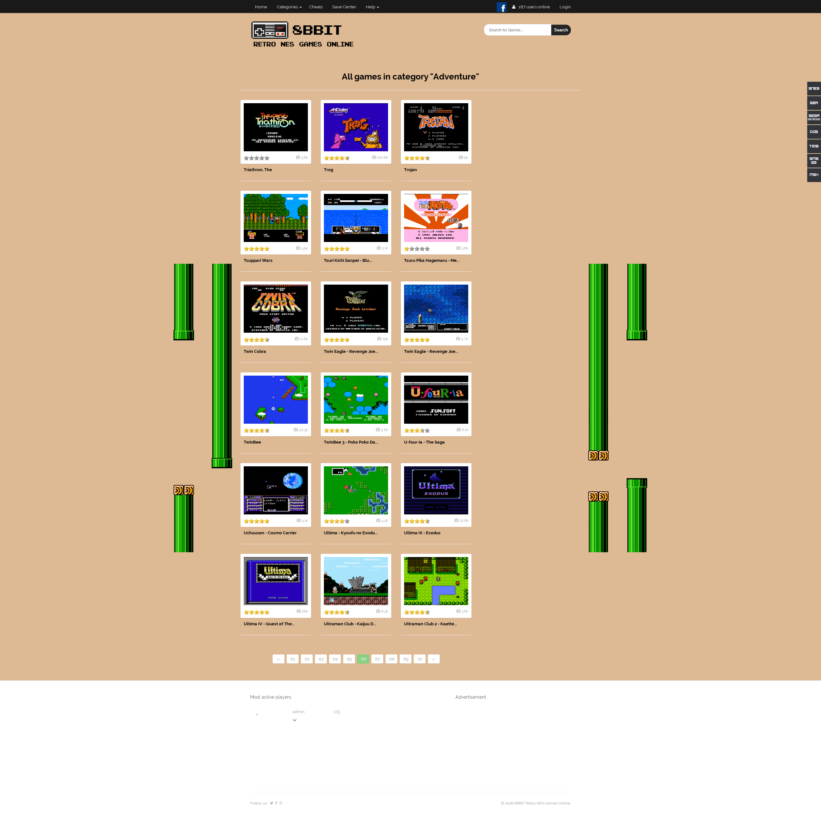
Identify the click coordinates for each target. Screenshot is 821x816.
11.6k (304, 339)
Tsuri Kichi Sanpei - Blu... (348, 260)
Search (561, 30)
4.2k (384, 520)
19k (385, 339)
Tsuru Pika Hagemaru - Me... (432, 260)
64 (335, 659)
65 (349, 659)
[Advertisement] (532, 196)
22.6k (464, 520)
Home (261, 6)
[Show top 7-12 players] (295, 720)
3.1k (385, 248)
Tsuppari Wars (258, 260)
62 (307, 659)
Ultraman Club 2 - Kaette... (430, 623)
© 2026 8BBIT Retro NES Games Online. (536, 803)
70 (420, 659)
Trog (328, 169)
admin (298, 711)
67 (377, 659)
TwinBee (252, 442)
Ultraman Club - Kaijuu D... (350, 623)
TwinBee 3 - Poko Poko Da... (351, 442)
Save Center (344, 6)
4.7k (464, 339)
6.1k (465, 430)
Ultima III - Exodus (422, 532)
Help (370, 6)
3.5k (304, 248)
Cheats (316, 6)
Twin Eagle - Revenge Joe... (351, 351)
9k (466, 157)
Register (568, 6)
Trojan (410, 169)
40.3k (303, 430)
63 (321, 659)
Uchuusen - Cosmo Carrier (270, 532)
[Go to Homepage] (304, 47)
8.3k (384, 611)
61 (293, 659)
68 (391, 659)
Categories (287, 6)
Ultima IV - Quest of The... (269, 623)
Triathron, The (258, 169)
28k (305, 611)
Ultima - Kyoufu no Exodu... (351, 532)
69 (406, 659)
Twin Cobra (255, 351)
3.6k (304, 157)
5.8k (384, 430)
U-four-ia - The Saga (424, 442)
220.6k (382, 157)
